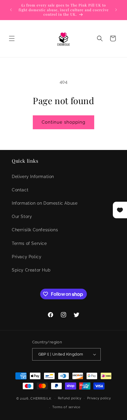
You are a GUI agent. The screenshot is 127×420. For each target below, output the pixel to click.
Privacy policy (99, 398)
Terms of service (66, 407)
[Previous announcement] (10, 9)
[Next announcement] (116, 9)
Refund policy (70, 398)
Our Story (22, 216)
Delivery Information (33, 176)
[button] (11, 38)
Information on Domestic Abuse (44, 203)
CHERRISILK (40, 398)
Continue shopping (63, 122)
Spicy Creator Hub (31, 270)
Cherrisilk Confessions (35, 229)
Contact (20, 190)
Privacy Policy (26, 256)
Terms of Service (29, 243)
